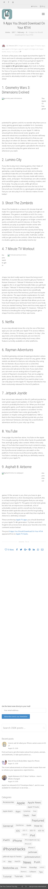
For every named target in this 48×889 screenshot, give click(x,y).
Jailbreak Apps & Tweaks (12, 856)
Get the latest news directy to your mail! (16, 706)
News (9, 52)
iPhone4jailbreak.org (32, 840)
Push (37, 862)
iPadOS (6, 840)
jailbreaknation (32, 856)
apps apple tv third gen (10, 49)
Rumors (23, 871)
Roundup (33, 867)
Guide (28, 825)
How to (38, 825)
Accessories (8, 802)
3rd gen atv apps (24, 46)
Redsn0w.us (10, 868)
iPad (32, 835)
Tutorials (18, 876)
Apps (43, 46)
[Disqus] (24, 589)
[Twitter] (4, 2)
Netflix (4, 52)
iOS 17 (25, 834)
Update (28, 876)
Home (35, 6)
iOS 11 (25, 830)
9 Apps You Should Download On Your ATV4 (26, 531)
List (4, 861)
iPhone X (31, 847)
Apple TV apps (21, 519)
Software (32, 872)
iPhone (17, 840)
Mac (10, 861)
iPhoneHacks (14, 848)
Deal (34, 811)
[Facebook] (8, 2)
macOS (17, 861)
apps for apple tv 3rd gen (27, 49)
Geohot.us (20, 825)
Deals (26, 815)
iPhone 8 (28, 844)
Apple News (34, 802)
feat (34, 815)
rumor (42, 867)
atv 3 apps (39, 49)
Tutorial (7, 876)
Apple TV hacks (35, 46)
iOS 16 (41, 830)
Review (23, 867)
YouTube (15, 52)
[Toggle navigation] (43, 14)
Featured (38, 820)
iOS (18, 830)
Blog (43, 6)
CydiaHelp (26, 811)
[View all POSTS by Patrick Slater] (3, 46)
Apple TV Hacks (22, 534)
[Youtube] (13, 2)
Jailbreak (32, 852)
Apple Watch (8, 811)
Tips (41, 872)
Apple (21, 803)
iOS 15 (32, 830)
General (8, 826)
